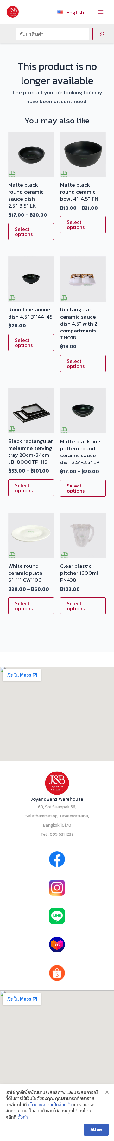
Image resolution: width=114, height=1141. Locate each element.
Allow (96, 1129)
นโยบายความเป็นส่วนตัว (50, 1105)
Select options (24, 231)
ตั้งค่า (22, 1117)
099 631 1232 (61, 834)
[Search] (101, 34)
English (75, 12)
